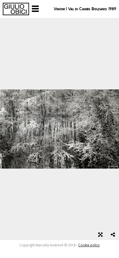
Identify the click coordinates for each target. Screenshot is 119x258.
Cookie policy (89, 245)
